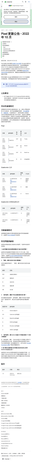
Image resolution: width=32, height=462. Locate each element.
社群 (10, 453)
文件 (7, 30)
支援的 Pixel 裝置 (16, 63)
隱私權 (23, 453)
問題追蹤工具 (4, 448)
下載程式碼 (3, 398)
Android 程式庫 (4, 393)
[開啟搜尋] (23, 2)
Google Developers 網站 (20, 84)
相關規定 (3, 396)
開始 (16, 21)
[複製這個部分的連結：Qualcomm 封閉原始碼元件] (20, 202)
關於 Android (4, 453)
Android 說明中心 (5, 434)
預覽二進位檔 (4, 400)
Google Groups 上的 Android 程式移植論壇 (11, 428)
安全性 (11, 30)
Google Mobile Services (6, 443)
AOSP (2, 30)
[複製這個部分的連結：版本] (6, 364)
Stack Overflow (4, 445)
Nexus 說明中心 (4, 438)
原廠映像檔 (3, 403)
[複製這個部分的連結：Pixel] (5, 126)
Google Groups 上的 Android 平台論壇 (10, 423)
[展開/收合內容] (11, 42)
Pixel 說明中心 (4, 436)
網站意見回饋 (5, 455)
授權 (19, 453)
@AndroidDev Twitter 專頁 (7, 416)
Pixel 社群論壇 (11, 235)
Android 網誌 (4, 418)
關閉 (16, 17)
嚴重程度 (6, 113)
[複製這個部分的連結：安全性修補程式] (15, 106)
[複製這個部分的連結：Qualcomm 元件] (13, 167)
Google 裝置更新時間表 (16, 255)
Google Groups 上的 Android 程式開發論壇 (11, 425)
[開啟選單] (2, 2)
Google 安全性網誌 (5, 421)
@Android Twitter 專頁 (6, 413)
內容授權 (20, 382)
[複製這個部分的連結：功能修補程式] (13, 230)
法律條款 (15, 453)
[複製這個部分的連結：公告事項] (9, 93)
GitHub (3, 407)
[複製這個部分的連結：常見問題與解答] (15, 241)
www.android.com (5, 441)
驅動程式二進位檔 (5, 405)
